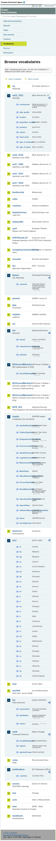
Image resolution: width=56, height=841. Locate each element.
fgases (15, 275)
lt (20, 621)
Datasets (6, 26)
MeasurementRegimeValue (26, 463)
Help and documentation (12, 21)
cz (20, 567)
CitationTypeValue (26, 432)
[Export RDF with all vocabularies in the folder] (49, 98)
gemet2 (16, 298)
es (20, 591)
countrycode (25, 104)
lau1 (14, 540)
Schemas (7, 39)
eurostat (16, 259)
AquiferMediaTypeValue (26, 426)
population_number (26, 122)
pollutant (23, 355)
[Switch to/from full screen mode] (40, 6)
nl (20, 641)
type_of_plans (25, 147)
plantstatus (24, 715)
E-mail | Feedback (10, 833)
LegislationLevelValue (26, 458)
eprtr (14, 228)
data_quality (24, 112)
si (20, 666)
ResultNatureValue (26, 489)
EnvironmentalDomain (26, 446)
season (22, 132)
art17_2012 (17, 174)
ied (13, 330)
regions (23, 746)
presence (23, 127)
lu (20, 626)
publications (18, 769)
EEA (14, 2)
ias (13, 324)
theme (22, 518)
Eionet (13, 16)
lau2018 (16, 691)
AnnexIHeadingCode (26, 373)
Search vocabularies (14, 79)
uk (20, 676)
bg (21, 557)
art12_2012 (17, 95)
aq (13, 86)
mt (21, 636)
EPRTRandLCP (20, 238)
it (20, 616)
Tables (5, 30)
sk (20, 671)
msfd (14, 732)
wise (14, 806)
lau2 (14, 684)
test (14, 793)
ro (20, 656)
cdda (14, 199)
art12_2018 (17, 155)
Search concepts (33, 79)
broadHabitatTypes (26, 741)
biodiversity (18, 192)
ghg (14, 305)
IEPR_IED (17, 407)
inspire (15, 416)
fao (13, 266)
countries (23, 284)
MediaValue (24, 471)
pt (20, 651)
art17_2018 (17, 183)
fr (20, 601)
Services (6, 48)
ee (20, 582)
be (20, 552)
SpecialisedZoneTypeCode (26, 499)
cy (20, 562)
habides (16, 314)
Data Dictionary (22, 16)
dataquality (17, 222)
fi (20, 596)
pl (20, 646)
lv (20, 631)
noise (15, 760)
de (20, 572)
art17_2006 (17, 164)
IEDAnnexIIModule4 (22, 395)
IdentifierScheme (26, 453)
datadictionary (19, 212)
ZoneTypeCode (26, 523)
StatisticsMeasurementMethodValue (26, 510)
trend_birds (24, 137)
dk (20, 577)
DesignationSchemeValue (26, 439)
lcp (13, 700)
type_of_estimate (26, 142)
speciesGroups (26, 752)
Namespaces (8, 53)
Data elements (8, 35)
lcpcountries (25, 709)
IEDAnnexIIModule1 (22, 364)
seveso (16, 784)
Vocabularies (8, 44)
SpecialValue (25, 505)
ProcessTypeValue (26, 482)
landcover (17, 531)
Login (36, 6)
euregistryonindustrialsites (22, 250)
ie (20, 611)
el (20, 587)
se (20, 661)
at (20, 547)
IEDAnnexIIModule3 (22, 383)
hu (21, 606)
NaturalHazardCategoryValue (26, 476)
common (16, 206)
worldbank (17, 816)
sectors (22, 724)
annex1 (22, 340)
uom (14, 800)
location (23, 117)
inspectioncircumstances (26, 346)
